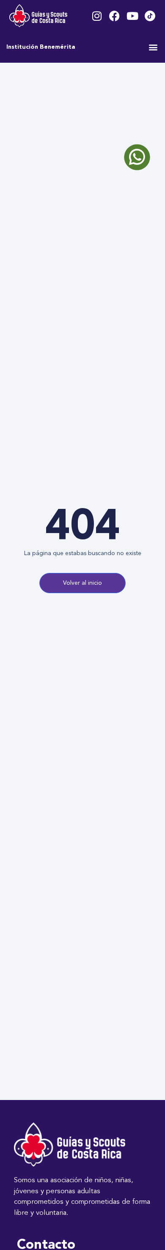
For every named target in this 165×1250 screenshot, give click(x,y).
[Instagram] (96, 16)
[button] (153, 47)
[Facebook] (114, 16)
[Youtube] (132, 16)
